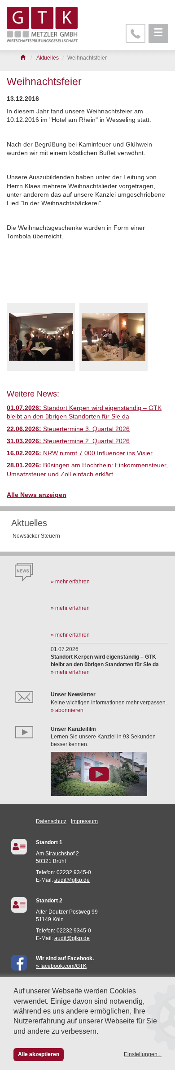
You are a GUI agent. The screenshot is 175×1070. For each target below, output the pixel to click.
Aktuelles (29, 523)
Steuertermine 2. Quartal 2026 (68, 441)
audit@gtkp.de (72, 880)
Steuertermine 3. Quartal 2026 (68, 429)
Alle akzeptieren (38, 1054)
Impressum (84, 821)
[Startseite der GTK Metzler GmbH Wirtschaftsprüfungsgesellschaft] (23, 58)
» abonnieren (67, 710)
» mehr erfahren (70, 581)
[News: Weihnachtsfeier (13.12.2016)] (41, 337)
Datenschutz (51, 821)
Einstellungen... (143, 1054)
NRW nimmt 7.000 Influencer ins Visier (80, 453)
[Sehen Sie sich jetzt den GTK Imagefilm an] (110, 774)
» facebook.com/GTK (61, 966)
